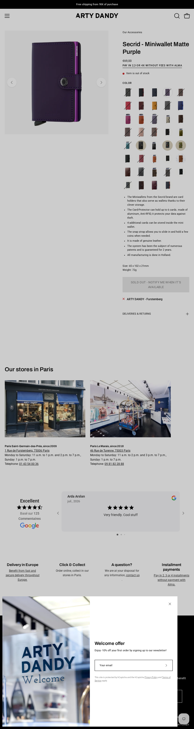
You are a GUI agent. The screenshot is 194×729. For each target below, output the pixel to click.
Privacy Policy (151, 677)
